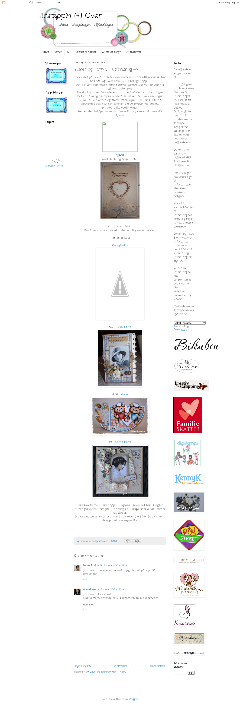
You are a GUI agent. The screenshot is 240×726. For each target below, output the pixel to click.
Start (46, 52)
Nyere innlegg (83, 666)
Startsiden (120, 666)
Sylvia (120, 155)
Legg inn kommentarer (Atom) (108, 672)
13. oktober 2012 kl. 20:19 (110, 589)
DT (68, 52)
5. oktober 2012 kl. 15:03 (113, 565)
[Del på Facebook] (136, 541)
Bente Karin (123, 442)
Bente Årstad (91, 565)
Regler (58, 52)
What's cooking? (111, 52)
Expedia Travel (54, 166)
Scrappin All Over (71, 16)
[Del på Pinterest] (139, 541)
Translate (186, 330)
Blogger (133, 699)
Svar (85, 578)
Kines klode (123, 327)
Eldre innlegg (157, 666)
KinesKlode (89, 589)
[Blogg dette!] (129, 541)
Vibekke (123, 245)
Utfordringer (133, 52)
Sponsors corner (86, 52)
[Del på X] (132, 541)
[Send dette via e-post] (126, 541)
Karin (124, 394)
